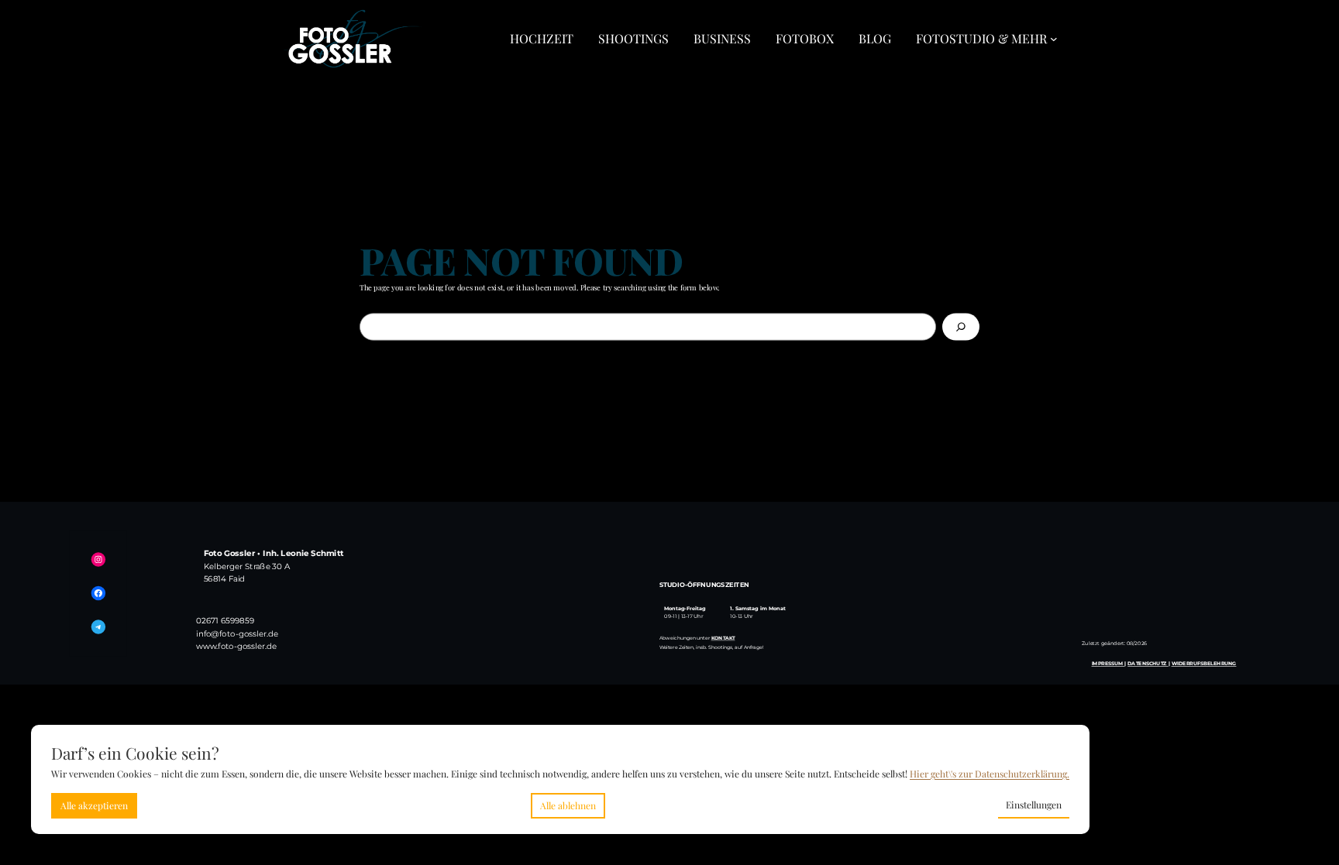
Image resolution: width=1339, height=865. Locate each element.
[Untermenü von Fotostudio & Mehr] (1054, 39)
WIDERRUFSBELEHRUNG (1204, 663)
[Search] (960, 326)
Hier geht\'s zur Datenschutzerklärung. (989, 773)
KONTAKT (723, 637)
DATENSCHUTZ (1147, 663)
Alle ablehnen (568, 805)
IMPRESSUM (1108, 663)
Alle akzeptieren (94, 805)
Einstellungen (1034, 804)
